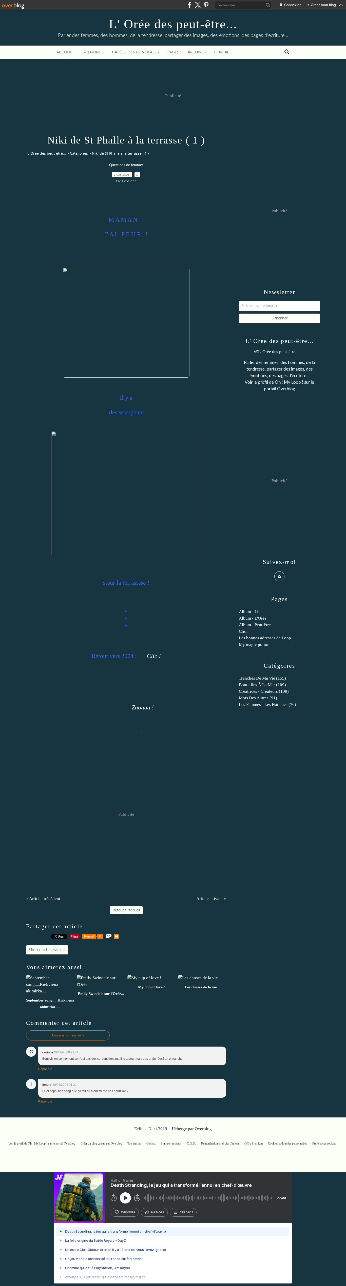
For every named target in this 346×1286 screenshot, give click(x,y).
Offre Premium (253, 1143)
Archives (197, 52)
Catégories (92, 52)
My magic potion (254, 644)
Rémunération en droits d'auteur (220, 1143)
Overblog (203, 1128)
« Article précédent (43, 898)
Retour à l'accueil (126, 910)
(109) (262, 684)
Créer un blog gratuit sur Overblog (101, 1143)
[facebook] (189, 5)
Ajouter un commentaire (67, 1035)
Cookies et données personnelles (287, 1143)
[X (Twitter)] (198, 5)
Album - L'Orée (252, 618)
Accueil (64, 52)
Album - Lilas (251, 611)
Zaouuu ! (143, 707)
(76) (267, 704)
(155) (262, 678)
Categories (79, 153)
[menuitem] (64, 52)
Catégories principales (135, 52)
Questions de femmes (126, 165)
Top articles (134, 1143)
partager (157, 1212)
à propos (186, 1212)
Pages (173, 52)
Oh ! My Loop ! (289, 382)
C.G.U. (191, 1143)
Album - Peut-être (255, 624)
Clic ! (154, 656)
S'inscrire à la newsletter (47, 950)
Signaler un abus (171, 1143)
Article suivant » (211, 898)
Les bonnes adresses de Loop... (266, 638)
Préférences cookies (324, 1143)
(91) (258, 698)
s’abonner (128, 1212)
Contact (223, 52)
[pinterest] (206, 5)
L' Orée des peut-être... (173, 24)
